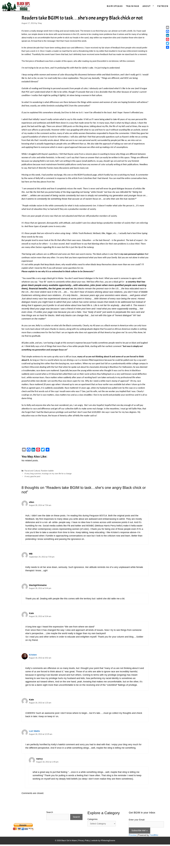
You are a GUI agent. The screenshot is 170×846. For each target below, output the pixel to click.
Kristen (33, 655)
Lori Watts (34, 731)
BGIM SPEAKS (115, 6)
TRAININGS (132, 6)
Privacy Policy (84, 840)
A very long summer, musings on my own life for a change (48, 473)
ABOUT (146, 6)
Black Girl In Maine (69, 840)
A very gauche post (32, 476)
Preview (132, 835)
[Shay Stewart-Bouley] (16, 6)
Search (49, 812)
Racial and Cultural (32, 471)
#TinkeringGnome (108, 840)
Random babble (47, 471)
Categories (92, 819)
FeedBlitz (154, 835)
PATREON (162, 6)
